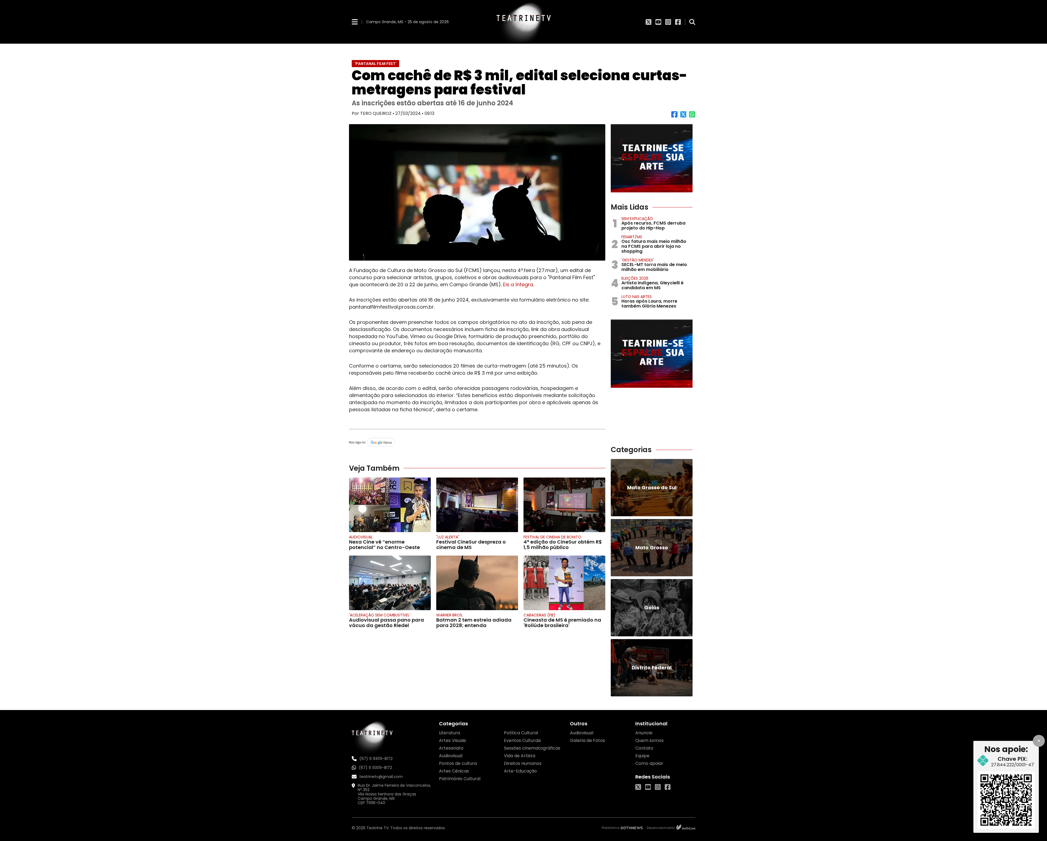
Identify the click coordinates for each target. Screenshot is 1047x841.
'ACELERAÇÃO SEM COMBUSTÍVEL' (379, 615)
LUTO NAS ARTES (636, 296)
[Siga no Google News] (477, 442)
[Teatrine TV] (523, 21)
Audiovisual (450, 756)
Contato (644, 748)
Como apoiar (649, 763)
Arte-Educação (520, 771)
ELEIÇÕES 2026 (634, 278)
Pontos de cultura (458, 763)
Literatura (449, 733)
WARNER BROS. (449, 615)
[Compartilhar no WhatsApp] (692, 116)
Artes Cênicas (454, 771)
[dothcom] (685, 828)
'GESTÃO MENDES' (637, 260)
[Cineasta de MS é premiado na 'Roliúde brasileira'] (564, 583)
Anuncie (643, 733)
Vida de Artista (519, 756)
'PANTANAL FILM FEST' (375, 63)
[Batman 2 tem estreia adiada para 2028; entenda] (477, 583)
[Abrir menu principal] (355, 21)
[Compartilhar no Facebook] (674, 116)
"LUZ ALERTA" (447, 537)
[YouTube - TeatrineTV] (658, 22)
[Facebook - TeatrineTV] (678, 22)
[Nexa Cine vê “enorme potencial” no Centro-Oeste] (390, 505)
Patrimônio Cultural (459, 779)
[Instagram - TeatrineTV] (668, 22)
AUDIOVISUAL (361, 537)
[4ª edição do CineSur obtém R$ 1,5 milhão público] (564, 505)
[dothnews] (632, 828)
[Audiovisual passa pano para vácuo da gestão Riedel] (390, 583)
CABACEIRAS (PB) (539, 615)
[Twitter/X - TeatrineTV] (648, 22)
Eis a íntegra (518, 284)
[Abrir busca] (692, 22)
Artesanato (451, 748)
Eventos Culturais (522, 740)
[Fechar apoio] (1039, 741)
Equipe (642, 756)
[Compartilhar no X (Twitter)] (683, 116)
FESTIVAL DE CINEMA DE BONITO (552, 537)
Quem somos (649, 740)
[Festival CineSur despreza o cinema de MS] (477, 505)
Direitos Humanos (522, 763)
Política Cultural (521, 733)
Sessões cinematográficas (532, 748)
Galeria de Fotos (587, 740)
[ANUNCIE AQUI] (652, 158)
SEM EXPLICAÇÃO (637, 218)
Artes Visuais (452, 740)
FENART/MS (631, 237)
